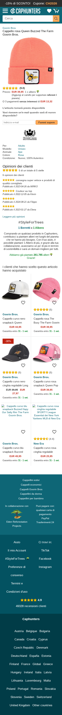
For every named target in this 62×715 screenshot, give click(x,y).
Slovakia (50, 688)
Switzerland (44, 697)
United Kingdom (20, 705)
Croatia (31, 639)
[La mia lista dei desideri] (49, 11)
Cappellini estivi (31, 480)
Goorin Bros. (9, 28)
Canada (19, 639)
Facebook (45, 558)
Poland (11, 688)
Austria (19, 631)
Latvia (47, 672)
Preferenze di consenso (16, 571)
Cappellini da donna (31, 493)
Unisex (21, 148)
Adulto (21, 145)
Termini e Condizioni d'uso (16, 587)
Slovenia (16, 697)
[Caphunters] (18, 10)
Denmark (42, 647)
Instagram (45, 567)
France (25, 664)
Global (37, 664)
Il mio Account (17, 550)
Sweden (29, 697)
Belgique (31, 631)
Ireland (28, 672)
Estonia (46, 656)
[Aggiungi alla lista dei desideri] (23, 302)
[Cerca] (56, 18)
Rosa (21, 155)
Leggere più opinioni (14, 216)
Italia (38, 672)
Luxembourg (33, 680)
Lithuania (17, 680)
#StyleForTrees (16, 558)
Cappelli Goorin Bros (31, 489)
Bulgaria (44, 631)
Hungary (16, 672)
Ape (20, 152)
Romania (36, 688)
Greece (48, 664)
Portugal (23, 688)
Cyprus (43, 639)
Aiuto (17, 542)
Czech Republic (24, 647)
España (34, 656)
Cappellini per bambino (31, 498)
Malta (47, 680)
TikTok (45, 550)
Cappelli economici (31, 484)
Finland (14, 664)
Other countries (42, 705)
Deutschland (19, 656)
